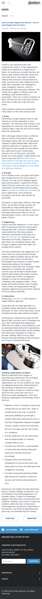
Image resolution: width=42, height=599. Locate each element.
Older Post (10, 518)
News (5, 10)
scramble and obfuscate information (23, 190)
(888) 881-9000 (23, 537)
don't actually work (13, 237)
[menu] (3, 3)
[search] (9, 3)
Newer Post (32, 518)
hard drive (17, 299)
